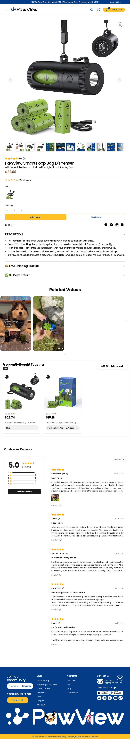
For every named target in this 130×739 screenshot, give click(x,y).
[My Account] (99, 10)
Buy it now (96, 217)
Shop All (40, 700)
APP (68, 684)
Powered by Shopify (57, 736)
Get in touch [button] (17, 700)
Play (39, 696)
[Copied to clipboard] (122, 225)
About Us (41, 704)
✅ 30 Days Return (17, 275)
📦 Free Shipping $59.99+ (22, 266)
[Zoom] (120, 24)
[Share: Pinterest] (117, 225)
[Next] (119, 80)
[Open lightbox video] (15, 323)
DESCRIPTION (14, 234)
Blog (69, 688)
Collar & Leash (43, 688)
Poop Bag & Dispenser (47, 684)
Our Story (71, 680)
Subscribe (26, 686)
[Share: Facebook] (106, 225)
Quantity (9, 205)
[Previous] (10, 80)
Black (10, 195)
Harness (40, 692)
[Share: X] (111, 225)
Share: (9, 225)
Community (72, 692)
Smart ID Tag (43, 680)
